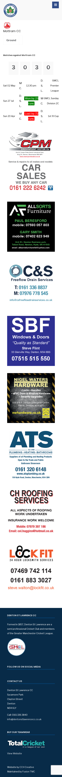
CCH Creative (27, 767)
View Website (14, 753)
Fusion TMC (28, 771)
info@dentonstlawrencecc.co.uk (24, 719)
